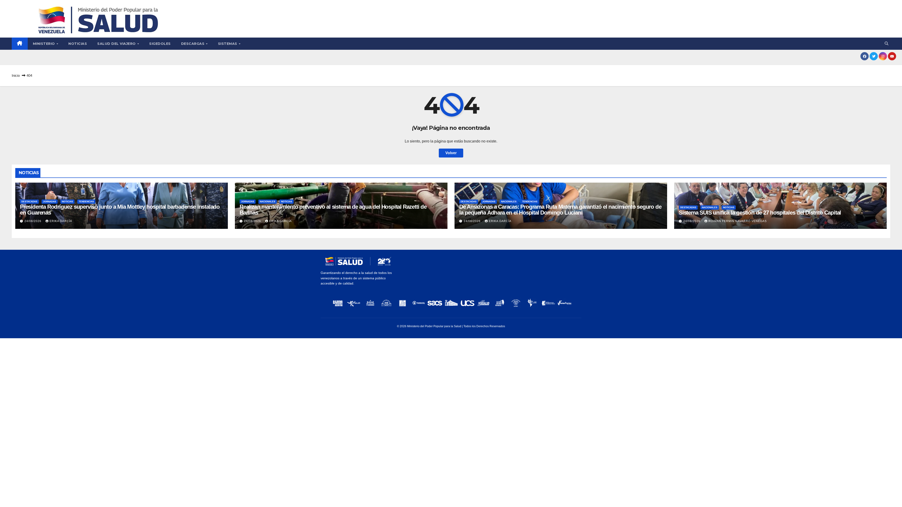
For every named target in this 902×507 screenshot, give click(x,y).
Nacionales (267, 201)
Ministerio (44, 44)
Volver (451, 153)
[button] (886, 44)
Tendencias (86, 201)
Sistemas (228, 44)
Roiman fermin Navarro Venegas (737, 221)
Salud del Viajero (117, 44)
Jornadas (49, 201)
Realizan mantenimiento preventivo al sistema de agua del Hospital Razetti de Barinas (333, 210)
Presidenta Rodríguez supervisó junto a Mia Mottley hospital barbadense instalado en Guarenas (120, 210)
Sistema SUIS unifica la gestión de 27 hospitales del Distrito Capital (760, 212)
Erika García (61, 221)
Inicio (16, 75)
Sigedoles (160, 44)
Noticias (77, 44)
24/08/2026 (33, 221)
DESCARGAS (193, 44)
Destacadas (29, 201)
